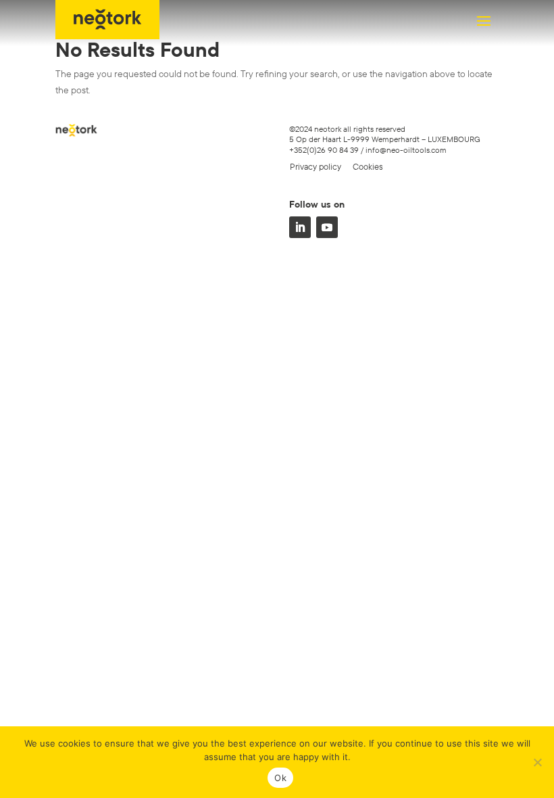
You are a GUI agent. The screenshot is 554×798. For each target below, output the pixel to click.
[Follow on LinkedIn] (300, 227)
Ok (280, 777)
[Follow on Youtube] (327, 227)
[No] (537, 762)
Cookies (368, 166)
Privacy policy (315, 166)
